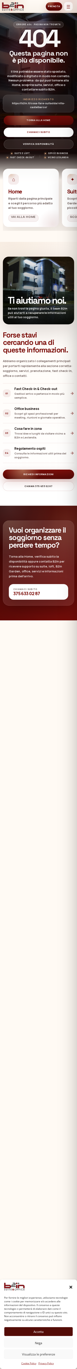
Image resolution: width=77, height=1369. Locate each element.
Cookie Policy (28, 1363)
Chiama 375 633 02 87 (38, 486)
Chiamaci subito (38, 132)
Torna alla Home (38, 120)
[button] (71, 1287)
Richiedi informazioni (38, 474)
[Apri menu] (68, 6)
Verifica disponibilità (38, 144)
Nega (38, 1343)
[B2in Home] (13, 6)
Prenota (54, 6)
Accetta (38, 1332)
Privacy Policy (46, 1363)
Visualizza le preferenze (38, 1354)
